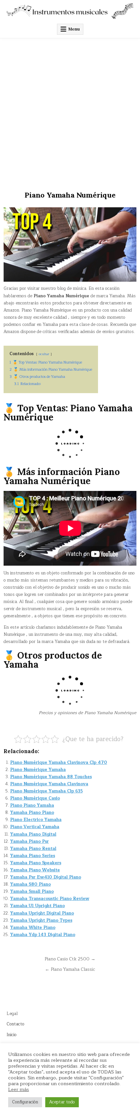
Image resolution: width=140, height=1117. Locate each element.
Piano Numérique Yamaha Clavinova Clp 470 (58, 762)
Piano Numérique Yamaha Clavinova (49, 784)
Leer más (18, 1089)
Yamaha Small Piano (32, 891)
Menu (74, 29)
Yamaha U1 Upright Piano (37, 905)
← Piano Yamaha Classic (70, 969)
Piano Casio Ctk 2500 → (70, 959)
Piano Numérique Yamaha (38, 769)
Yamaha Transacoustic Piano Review (49, 898)
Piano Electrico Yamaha (36, 819)
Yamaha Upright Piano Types (41, 920)
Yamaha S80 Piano (30, 884)
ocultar (44, 354)
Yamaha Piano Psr (29, 841)
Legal (12, 1013)
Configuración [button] (25, 1102)
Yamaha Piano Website (35, 870)
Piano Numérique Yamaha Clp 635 (46, 791)
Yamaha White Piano (32, 927)
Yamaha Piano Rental (33, 848)
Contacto (15, 1024)
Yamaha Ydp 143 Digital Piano (42, 934)
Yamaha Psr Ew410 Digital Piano (45, 877)
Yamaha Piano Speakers (35, 863)
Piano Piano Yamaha (32, 805)
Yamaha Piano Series (32, 855)
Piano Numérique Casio (35, 798)
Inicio (12, 1034)
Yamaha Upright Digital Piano (42, 913)
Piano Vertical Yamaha (34, 826)
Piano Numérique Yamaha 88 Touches (51, 776)
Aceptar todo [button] (62, 1102)
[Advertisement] (70, 111)
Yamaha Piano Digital (33, 834)
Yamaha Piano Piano (32, 812)
